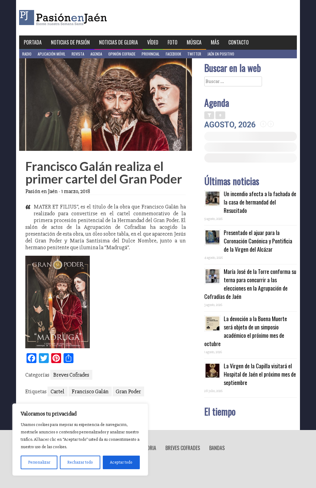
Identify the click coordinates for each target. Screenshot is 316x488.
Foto (172, 42)
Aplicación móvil (51, 53)
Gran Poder (128, 391)
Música (194, 42)
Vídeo (152, 42)
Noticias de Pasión (70, 42)
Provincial (151, 53)
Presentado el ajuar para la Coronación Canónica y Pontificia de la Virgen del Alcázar (258, 241)
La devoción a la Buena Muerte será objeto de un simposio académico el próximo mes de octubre (245, 331)
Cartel (57, 391)
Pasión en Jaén (79, 17)
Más (215, 42)
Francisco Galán (90, 391)
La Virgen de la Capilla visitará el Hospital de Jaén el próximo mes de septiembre (260, 374)
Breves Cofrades (71, 374)
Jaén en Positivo (220, 53)
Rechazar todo (80, 462)
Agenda (96, 53)
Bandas (217, 448)
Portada (33, 42)
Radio (26, 53)
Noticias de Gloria (118, 42)
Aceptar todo (121, 462)
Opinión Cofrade (121, 53)
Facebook (173, 53)
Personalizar (39, 462)
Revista (78, 53)
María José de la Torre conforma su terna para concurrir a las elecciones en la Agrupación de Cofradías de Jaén (250, 283)
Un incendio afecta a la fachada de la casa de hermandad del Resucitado (260, 202)
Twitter (194, 53)
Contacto (238, 42)
